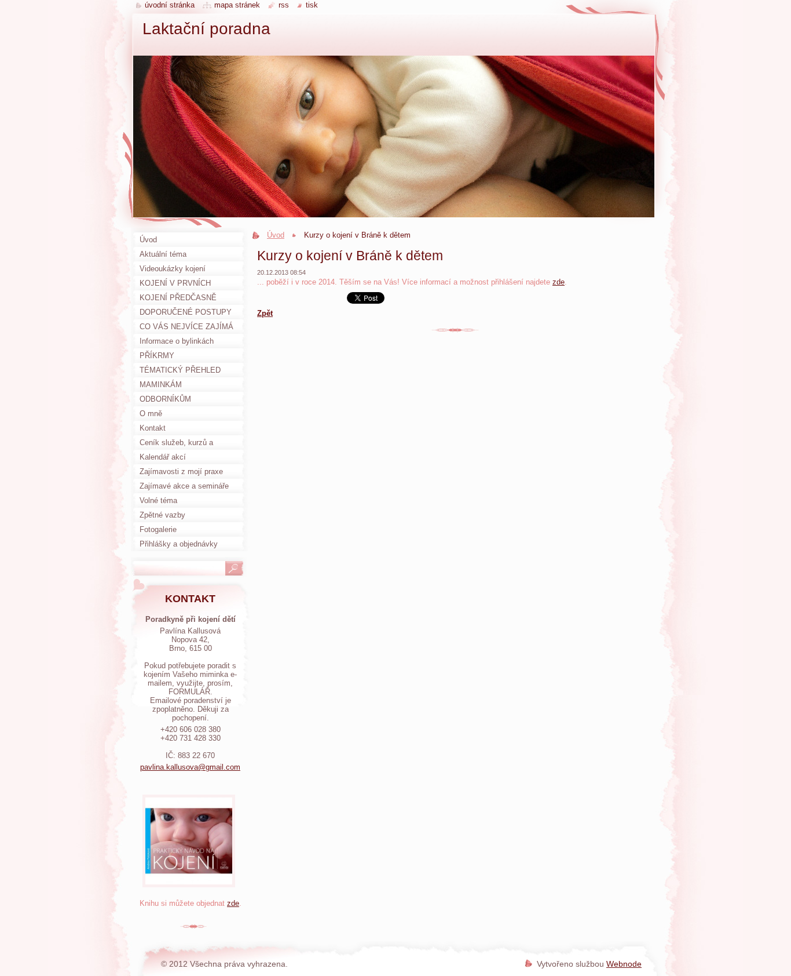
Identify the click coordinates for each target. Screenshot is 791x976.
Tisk (312, 5)
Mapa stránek (237, 5)
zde (558, 282)
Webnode (624, 963)
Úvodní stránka (170, 5)
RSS (284, 5)
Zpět (265, 313)
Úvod (275, 235)
